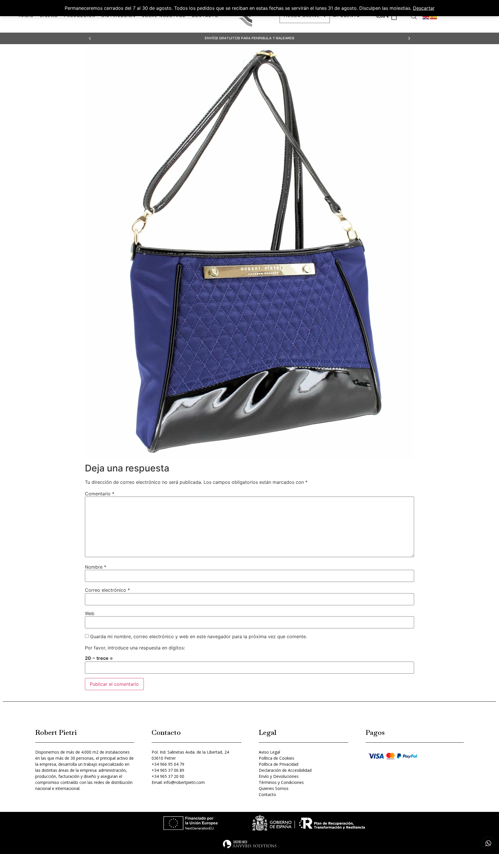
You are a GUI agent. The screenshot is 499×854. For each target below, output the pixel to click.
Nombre (95, 567)
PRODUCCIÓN (79, 16)
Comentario (99, 493)
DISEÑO (49, 16)
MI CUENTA (346, 16)
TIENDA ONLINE (301, 16)
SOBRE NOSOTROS (163, 16)
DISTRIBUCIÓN (119, 16)
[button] (90, 38)
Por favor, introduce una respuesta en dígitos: (135, 647)
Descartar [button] (424, 8)
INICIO (26, 16)
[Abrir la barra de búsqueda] (414, 16)
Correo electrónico (107, 590)
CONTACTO (205, 16)
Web (89, 613)
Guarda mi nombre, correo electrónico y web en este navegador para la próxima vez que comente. (198, 636)
